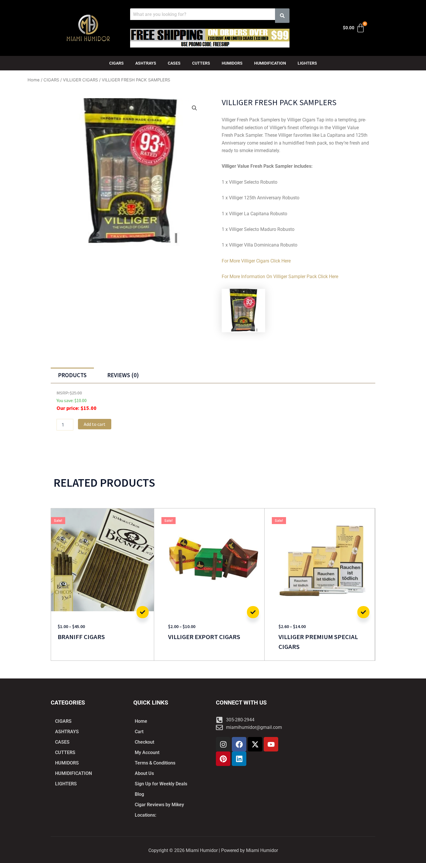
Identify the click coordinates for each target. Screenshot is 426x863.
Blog (139, 794)
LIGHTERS (307, 63)
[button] (194, 108)
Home (34, 80)
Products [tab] (72, 375)
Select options (142, 612)
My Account (147, 752)
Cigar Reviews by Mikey (159, 804)
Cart (139, 731)
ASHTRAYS (145, 63)
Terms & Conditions (155, 763)
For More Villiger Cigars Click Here (256, 261)
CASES (174, 63)
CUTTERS (201, 63)
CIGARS (116, 63)
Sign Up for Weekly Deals (161, 784)
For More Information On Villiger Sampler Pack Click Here (280, 276)
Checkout (144, 742)
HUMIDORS (232, 63)
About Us (144, 773)
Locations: (145, 815)
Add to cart (94, 424)
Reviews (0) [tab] (123, 375)
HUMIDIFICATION (270, 63)
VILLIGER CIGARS (80, 80)
